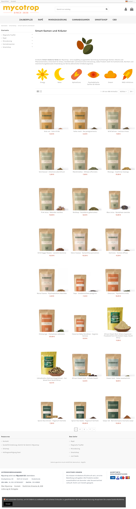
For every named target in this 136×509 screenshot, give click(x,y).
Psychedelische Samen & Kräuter (93, 83)
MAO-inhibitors (127, 82)
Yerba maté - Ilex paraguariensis (85, 131)
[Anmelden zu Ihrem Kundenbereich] (126, 9)
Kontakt (13, 1)
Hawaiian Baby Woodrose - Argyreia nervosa (85, 335)
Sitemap (6, 449)
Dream (110, 82)
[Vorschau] (51, 128)
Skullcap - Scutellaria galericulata (85, 212)
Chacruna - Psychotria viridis (118, 293)
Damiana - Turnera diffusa (118, 253)
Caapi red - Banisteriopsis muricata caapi (118, 421)
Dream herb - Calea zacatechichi (118, 378)
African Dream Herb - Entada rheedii (85, 378)
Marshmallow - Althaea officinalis (85, 172)
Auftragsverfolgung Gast (12, 452)
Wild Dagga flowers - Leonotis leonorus (52, 253)
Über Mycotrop (6, 486)
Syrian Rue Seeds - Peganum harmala (85, 421)
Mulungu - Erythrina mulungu (118, 172)
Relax (59, 82)
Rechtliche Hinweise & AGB (33, 486)
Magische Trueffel (9, 35)
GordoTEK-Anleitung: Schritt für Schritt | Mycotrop (21, 445)
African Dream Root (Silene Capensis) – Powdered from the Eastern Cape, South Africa (118, 336)
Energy (42, 82)
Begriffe (83, 462)
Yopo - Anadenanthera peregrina (85, 293)
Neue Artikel (5, 1)
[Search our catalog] (106, 9)
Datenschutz (76, 462)
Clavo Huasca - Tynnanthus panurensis (85, 253)
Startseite (5, 30)
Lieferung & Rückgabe (9, 489)
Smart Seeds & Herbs (50, 60)
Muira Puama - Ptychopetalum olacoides (52, 293)
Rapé (4, 38)
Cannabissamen (9, 44)
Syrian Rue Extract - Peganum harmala (52, 421)
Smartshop (7, 47)
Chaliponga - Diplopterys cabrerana (52, 334)
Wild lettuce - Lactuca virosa (118, 131)
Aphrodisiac (76, 82)
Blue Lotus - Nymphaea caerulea (118, 212)
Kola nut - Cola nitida (52, 131)
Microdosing (7, 41)
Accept (8, 504)
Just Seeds (74, 456)
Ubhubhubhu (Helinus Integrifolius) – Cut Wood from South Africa (52, 379)
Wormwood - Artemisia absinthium (52, 172)
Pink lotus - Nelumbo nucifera (52, 212)
